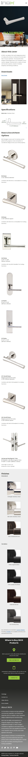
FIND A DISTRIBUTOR (14, 660)
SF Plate (4, 338)
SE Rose (3, 217)
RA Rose (4, 176)
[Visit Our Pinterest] (14, 747)
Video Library (4, 700)
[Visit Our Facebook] (2, 747)
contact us (14, 677)
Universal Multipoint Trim (9, 458)
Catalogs (3, 694)
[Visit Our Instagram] (11, 747)
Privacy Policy (5, 755)
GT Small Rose (6, 376)
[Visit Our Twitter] (5, 747)
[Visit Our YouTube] (17, 747)
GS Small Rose (6, 417)
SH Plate (4, 258)
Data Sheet (4, 75)
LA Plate (4, 301)
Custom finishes (20, 630)
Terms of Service (14, 755)
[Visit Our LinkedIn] (8, 747)
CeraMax (8, 631)
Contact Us (4, 697)
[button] (26, 3)
